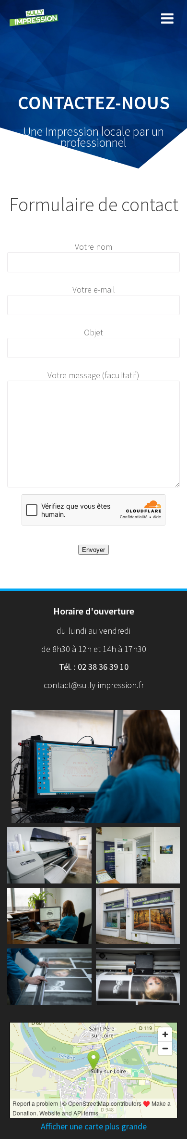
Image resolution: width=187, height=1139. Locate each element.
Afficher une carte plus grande (94, 1126)
